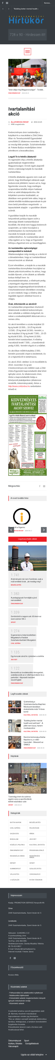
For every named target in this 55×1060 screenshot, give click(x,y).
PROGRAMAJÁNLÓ (36, 850)
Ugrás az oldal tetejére (32, 1054)
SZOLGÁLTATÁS (35, 869)
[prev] (11, 70)
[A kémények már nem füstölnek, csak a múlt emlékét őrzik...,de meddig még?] (27, 558)
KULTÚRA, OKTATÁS (31, 715)
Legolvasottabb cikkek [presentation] (27, 539)
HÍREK (31, 834)
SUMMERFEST (15, 869)
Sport (26, 1040)
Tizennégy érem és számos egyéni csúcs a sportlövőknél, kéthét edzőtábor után (20, 799)
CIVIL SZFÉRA (15, 643)
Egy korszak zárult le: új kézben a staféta (27, 656)
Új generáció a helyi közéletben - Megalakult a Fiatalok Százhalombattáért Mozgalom (24, 637)
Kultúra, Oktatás (15, 1043)
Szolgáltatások (32, 1043)
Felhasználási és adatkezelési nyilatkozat (26, 993)
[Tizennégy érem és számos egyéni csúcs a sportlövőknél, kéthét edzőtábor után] (29, 778)
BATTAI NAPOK (15, 822)
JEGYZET (14, 659)
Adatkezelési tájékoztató (19, 995)
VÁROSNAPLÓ (34, 874)
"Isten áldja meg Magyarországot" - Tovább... (26, 90)
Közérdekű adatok (16, 1003)
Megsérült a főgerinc (16, 527)
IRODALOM (14, 839)
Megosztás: (14, 486)
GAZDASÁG (14, 834)
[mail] (7, 3)
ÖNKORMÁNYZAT (14, 93)
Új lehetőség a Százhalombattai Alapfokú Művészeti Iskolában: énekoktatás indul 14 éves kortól (35, 707)
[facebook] (2, 3)
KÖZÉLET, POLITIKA (17, 845)
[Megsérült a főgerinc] (27, 514)
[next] (44, 70)
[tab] (27, 540)
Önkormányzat (14, 1040)
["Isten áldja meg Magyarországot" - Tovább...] (27, 73)
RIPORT (13, 863)
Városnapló (13, 1046)
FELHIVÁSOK (34, 828)
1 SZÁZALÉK (14, 880)
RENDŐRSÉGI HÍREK (34, 856)
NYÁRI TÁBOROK (35, 880)
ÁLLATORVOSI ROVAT (20, 122)
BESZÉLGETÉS (16, 585)
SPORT (13, 622)
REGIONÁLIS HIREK (17, 856)
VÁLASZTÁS (14, 874)
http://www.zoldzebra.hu (19, 386)
